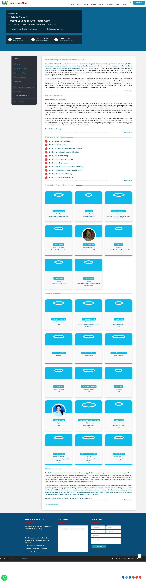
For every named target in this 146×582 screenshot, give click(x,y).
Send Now (99, 546)
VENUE (117, 4)
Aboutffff (114, 558)
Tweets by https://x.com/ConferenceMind (73, 529)
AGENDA (86, 4)
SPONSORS (110, 4)
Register (139, 2)
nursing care (58, 485)
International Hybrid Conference (23, 29)
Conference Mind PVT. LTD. (19, 558)
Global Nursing (53, 473)
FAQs (120, 558)
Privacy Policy (141, 558)
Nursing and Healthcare (58, 99)
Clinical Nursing (55, 129)
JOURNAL (123, 4)
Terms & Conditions (129, 558)
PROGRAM (93, 4)
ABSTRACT (102, 4)
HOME (73, 4)
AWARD (79, 4)
